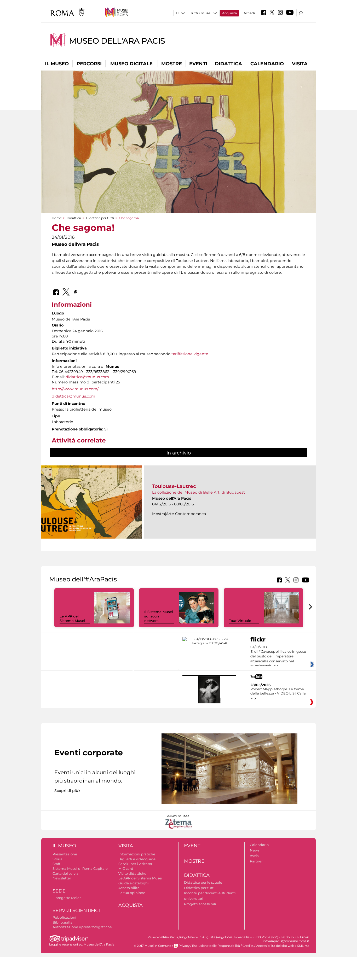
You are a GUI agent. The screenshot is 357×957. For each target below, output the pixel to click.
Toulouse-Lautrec (174, 486)
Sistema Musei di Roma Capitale (80, 868)
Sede (59, 891)
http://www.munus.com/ (75, 389)
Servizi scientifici (76, 910)
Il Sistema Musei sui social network (158, 616)
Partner (256, 861)
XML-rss (303, 946)
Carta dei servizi (66, 873)
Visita (300, 64)
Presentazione (65, 854)
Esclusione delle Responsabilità (216, 946)
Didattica (228, 64)
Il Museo (57, 64)
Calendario (267, 64)
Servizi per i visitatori (135, 864)
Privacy (184, 946)
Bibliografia (62, 922)
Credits (248, 946)
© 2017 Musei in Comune (152, 946)
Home (57, 218)
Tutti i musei (200, 13)
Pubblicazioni (64, 917)
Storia (57, 859)
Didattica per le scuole (203, 882)
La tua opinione (131, 893)
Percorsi (89, 64)
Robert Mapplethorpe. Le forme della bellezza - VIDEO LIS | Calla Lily (278, 693)
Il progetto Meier (67, 898)
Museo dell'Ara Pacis (117, 41)
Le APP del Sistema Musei (72, 618)
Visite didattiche (132, 873)
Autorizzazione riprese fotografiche (82, 927)
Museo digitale (131, 64)
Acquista (229, 13)
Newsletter (62, 878)
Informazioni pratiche (136, 854)
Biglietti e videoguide (137, 859)
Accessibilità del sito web (275, 946)
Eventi (198, 64)
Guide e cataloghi (133, 883)
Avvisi (255, 856)
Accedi (249, 13)
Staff (56, 864)
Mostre (171, 64)
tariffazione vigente (189, 354)
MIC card (125, 868)
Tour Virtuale (240, 620)
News (254, 850)
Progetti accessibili (200, 904)
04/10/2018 (278, 656)
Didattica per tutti (100, 218)
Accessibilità (129, 888)
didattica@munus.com (87, 377)
